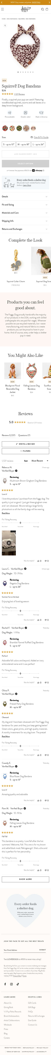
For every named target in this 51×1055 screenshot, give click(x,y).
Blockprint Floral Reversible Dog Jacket (12, 389)
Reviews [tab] (8, 436)
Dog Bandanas (12, 19)
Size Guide (32, 1020)
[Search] (42, 9)
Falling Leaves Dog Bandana (32, 387)
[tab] (18, 72)
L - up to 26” (38, 145)
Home (4, 19)
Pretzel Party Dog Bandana (22, 705)
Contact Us (32, 1024)
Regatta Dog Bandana (19, 585)
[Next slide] (49, 2)
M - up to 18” (23, 145)
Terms (24, 976)
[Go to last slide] (1, 2)
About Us (7, 1002)
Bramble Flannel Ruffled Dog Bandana (26, 644)
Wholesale (8, 1024)
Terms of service (13, 1052)
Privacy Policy (17, 976)
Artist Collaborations (12, 1020)
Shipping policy (28, 1052)
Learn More (27, 185)
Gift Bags (31, 1007)
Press (6, 1029)
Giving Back (8, 1007)
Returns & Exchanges (36, 1016)
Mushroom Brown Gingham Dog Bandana (28, 482)
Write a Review (31, 445)
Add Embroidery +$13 (25, 154)
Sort (26, 461)
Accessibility (42, 1052)
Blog (5, 1033)
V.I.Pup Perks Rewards (12, 1011)
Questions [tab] (24, 436)
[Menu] (2, 9)
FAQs (30, 1011)
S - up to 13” (8, 145)
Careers (7, 1037)
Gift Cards (32, 1002)
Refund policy (28, 1048)
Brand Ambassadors (11, 1016)
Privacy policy (42, 1048)
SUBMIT (42, 950)
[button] (47, 9)
